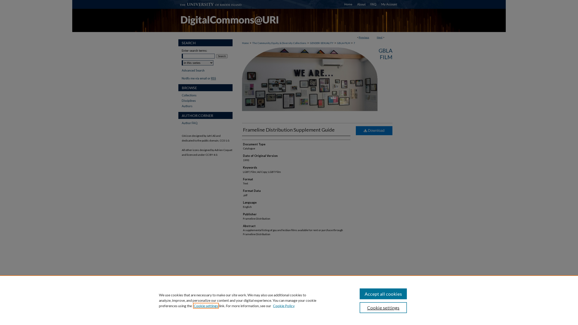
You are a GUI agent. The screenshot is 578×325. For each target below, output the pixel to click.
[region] (289, 300)
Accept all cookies (383, 294)
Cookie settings (206, 306)
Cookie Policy (284, 306)
